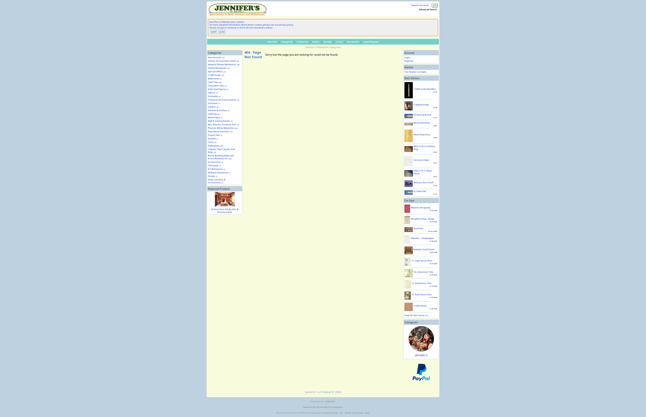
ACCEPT (213, 32)
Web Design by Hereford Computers (323, 407)
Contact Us (302, 41)
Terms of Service (353, 412)
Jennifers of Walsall (315, 47)
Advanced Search (428, 9)
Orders (315, 41)
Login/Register (371, 41)
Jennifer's (421, 355)
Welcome (272, 41)
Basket (339, 41)
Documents (353, 41)
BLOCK (222, 32)
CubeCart (330, 401)
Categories (287, 41)
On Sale (328, 41)
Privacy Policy (329, 412)
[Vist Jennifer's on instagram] (421, 339)
